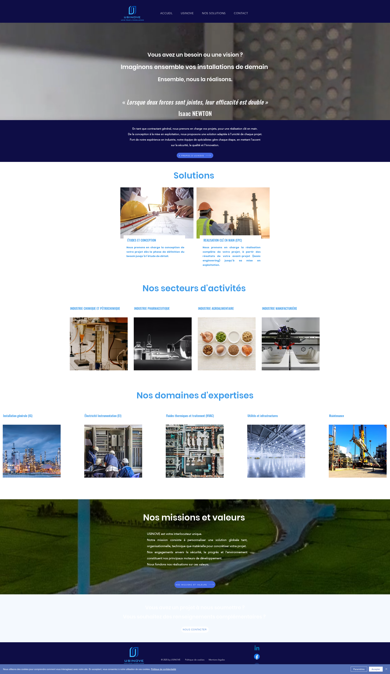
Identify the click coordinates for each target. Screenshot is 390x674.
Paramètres (359, 669)
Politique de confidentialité (163, 669)
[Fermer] (386, 669)
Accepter (376, 669)
